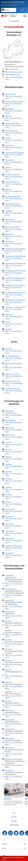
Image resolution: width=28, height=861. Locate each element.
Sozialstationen (9, 553)
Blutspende (8, 116)
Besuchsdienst (9, 109)
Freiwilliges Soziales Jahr (12, 174)
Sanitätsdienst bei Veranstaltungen (15, 249)
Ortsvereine (8, 442)
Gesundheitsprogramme (12, 182)
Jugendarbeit (9, 211)
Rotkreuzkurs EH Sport (12, 374)
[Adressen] (14, 789)
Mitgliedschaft (9, 234)
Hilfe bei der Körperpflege (12, 204)
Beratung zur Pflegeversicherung (14, 101)
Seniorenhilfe (9, 314)
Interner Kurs (9, 349)
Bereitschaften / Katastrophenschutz (11, 412)
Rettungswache (9, 509)
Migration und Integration (12, 227)
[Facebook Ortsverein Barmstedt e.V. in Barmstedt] (4, 833)
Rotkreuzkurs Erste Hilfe (12, 388)
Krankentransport (10, 219)
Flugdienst (8, 167)
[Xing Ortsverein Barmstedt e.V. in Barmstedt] (21, 833)
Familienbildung (9, 160)
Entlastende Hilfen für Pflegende (14, 152)
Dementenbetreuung (11, 131)
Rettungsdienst (9, 241)
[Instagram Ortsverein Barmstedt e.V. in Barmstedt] (10, 833)
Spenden (7, 322)
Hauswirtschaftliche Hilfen (12, 196)
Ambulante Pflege (10, 94)
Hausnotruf (8, 189)
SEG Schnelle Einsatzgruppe (13, 546)
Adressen (7, 799)
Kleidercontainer (10, 435)
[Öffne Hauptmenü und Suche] (25, 16)
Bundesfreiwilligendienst (12, 123)
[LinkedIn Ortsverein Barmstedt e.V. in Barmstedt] (16, 833)
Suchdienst (8, 329)
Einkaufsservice (9, 145)
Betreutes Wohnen (10, 420)
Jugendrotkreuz (9, 428)
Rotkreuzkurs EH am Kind (12, 381)
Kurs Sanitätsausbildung (12, 356)
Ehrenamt (8, 138)
